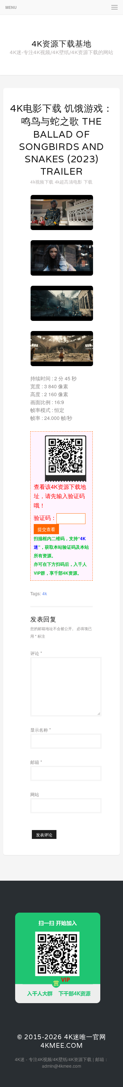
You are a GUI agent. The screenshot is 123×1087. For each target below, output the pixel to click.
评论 (36, 653)
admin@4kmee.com (61, 1066)
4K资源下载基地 (61, 44)
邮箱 (36, 762)
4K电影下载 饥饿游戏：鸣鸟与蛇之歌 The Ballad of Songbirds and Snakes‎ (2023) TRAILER (61, 140)
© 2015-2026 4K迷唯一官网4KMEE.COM (61, 1041)
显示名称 (40, 730)
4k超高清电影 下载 (74, 181)
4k (44, 593)
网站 (34, 794)
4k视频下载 (41, 181)
